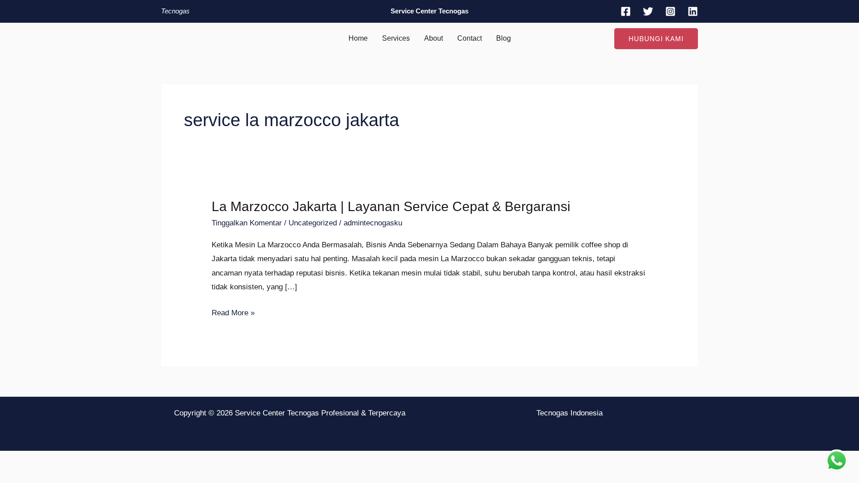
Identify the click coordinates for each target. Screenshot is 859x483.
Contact (469, 38)
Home (358, 38)
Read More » (233, 313)
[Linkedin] (693, 11)
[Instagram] (670, 11)
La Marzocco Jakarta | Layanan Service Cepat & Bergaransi (391, 206)
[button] (656, 38)
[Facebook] (626, 11)
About (433, 38)
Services (396, 38)
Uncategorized (313, 223)
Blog (503, 38)
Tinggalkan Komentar (247, 223)
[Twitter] (648, 11)
